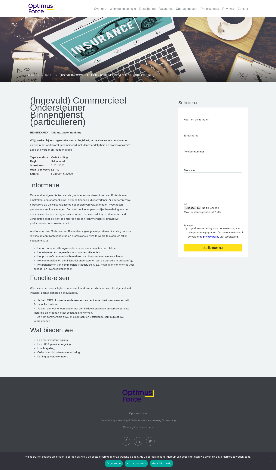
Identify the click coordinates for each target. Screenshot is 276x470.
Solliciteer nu (213, 248)
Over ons (100, 8)
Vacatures (166, 8)
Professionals (210, 8)
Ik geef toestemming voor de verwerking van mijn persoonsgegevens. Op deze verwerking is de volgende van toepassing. (216, 232)
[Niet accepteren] (271, 461)
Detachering (147, 8)
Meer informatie (161, 463)
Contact (243, 8)
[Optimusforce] (47, 6)
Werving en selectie (123, 8)
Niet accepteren (136, 463)
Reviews (228, 8)
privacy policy (211, 236)
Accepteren (114, 463)
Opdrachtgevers (186, 8)
